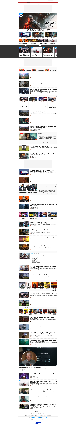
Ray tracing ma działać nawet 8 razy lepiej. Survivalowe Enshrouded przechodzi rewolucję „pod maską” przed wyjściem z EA (38, 342)
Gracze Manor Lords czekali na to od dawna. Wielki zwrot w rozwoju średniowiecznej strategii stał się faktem (38, 113)
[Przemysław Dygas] (19, 27)
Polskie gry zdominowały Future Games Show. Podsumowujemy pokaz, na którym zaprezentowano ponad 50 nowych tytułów (23, 41)
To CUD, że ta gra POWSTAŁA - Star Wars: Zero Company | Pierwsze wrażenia (33, 216)
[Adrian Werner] (19, 41)
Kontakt (48, 419)
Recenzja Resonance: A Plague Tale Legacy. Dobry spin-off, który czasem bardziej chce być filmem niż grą (28, 138)
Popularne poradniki (38, 307)
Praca (46, 419)
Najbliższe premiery (49, 415)
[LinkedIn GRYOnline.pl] (38, 417)
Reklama (43, 419)
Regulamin (28, 419)
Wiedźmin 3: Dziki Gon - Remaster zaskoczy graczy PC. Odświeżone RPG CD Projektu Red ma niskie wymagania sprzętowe (38, 35)
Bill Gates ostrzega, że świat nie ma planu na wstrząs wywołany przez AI (38, 359)
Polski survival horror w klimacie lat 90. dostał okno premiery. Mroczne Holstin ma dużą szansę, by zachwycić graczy (38, 121)
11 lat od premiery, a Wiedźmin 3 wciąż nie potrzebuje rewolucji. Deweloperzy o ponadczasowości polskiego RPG (38, 399)
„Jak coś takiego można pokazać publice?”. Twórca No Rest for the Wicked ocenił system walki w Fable (38, 206)
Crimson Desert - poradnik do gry (50, 311)
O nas (25, 419)
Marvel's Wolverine (47, 285)
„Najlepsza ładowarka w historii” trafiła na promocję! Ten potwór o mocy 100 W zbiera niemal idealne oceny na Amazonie (51, 70)
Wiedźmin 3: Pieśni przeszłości (28, 415)
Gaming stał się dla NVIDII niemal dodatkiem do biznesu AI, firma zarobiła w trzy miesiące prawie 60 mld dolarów (38, 406)
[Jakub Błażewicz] (29, 41)
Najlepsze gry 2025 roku (40, 415)
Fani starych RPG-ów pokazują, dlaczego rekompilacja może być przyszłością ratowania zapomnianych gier (38, 376)
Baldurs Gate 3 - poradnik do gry (40, 311)
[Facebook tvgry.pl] (46, 417)
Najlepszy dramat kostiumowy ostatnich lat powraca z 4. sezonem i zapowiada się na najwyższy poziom (38, 180)
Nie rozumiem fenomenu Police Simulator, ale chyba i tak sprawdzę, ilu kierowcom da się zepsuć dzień (42, 103)
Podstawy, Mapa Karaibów (35, 260)
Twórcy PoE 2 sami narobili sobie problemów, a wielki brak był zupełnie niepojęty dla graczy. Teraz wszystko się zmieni (38, 91)
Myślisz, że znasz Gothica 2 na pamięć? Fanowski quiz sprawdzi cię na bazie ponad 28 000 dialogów (38, 319)
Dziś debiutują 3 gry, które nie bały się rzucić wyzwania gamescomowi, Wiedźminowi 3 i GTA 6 (51, 35)
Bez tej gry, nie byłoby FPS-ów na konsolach (52, 215)
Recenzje (39, 413)
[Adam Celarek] (48, 41)
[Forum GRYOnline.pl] (39, 417)
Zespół (45, 419)
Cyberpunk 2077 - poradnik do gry (26, 311)
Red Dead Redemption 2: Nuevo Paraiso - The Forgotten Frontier (54, 286)
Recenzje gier (47, 133)
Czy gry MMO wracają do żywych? (42, 215)
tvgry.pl (38, 211)
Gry (47, 184)
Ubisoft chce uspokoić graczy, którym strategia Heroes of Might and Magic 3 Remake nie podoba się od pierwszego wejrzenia (38, 76)
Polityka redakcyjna (31, 419)
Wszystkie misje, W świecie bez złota (36, 262)
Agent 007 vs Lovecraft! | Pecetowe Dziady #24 (23, 215)
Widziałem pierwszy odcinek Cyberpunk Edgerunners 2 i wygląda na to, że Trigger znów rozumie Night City (52, 41)
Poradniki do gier (38, 251)
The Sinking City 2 (22, 285)
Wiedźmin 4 (45, 415)
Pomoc (50, 419)
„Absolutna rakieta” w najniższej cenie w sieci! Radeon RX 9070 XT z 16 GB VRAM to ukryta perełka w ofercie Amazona (38, 70)
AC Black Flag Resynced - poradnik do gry (38, 258)
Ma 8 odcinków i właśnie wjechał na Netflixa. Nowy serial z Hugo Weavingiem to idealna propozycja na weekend (38, 268)
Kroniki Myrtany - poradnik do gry (45, 311)
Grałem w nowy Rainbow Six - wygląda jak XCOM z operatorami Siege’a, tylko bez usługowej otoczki (43, 41)
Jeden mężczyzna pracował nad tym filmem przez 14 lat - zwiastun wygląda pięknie (38, 239)
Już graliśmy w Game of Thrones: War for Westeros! (33, 103)
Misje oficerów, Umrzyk (34, 259)
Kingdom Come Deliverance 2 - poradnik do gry (54, 312)
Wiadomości (33, 413)
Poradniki (43, 413)
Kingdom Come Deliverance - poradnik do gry (31, 312)
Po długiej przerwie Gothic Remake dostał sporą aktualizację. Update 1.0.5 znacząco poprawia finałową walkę (38, 83)
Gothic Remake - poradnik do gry (21, 311)
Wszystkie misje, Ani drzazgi (35, 261)
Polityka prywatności (36, 419)
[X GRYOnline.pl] (34, 417)
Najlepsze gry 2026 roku (34, 415)
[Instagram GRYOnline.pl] (33, 417)
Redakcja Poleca (38, 96)
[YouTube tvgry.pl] (41, 417)
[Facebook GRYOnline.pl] (32, 417)
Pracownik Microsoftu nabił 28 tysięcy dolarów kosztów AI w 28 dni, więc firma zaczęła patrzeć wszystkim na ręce (38, 327)
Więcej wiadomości (38, 411)
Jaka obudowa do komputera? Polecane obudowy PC (28, 188)
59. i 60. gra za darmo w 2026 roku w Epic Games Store (38, 148)
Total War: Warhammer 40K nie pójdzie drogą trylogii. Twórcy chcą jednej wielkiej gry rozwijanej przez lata (33, 41)
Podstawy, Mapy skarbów (34, 258)
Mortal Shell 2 (28, 285)
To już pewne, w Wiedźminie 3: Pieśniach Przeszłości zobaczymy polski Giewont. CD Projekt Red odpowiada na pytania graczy (38, 128)
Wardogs (41, 285)
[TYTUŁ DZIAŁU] (38, 280)
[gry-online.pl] (38, 1)
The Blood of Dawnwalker (35, 285)
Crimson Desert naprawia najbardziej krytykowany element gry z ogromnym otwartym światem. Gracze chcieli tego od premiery (38, 303)
